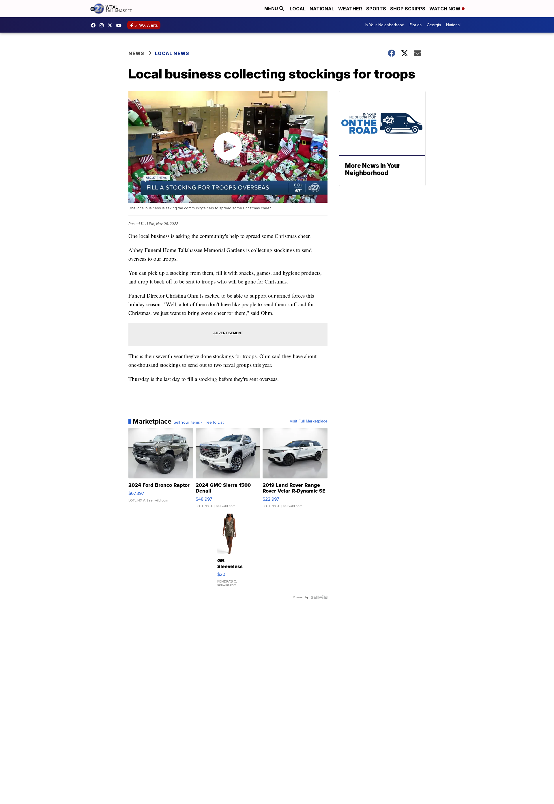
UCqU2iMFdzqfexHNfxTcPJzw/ (120, 25)
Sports (376, 9)
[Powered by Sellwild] (319, 597)
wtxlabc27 (103, 25)
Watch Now (445, 9)
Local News (172, 53)
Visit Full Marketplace (308, 421)
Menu (271, 8)
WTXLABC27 (94, 25)
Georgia (434, 25)
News (136, 53)
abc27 (111, 25)
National (322, 9)
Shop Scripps (407, 9)
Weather (350, 9)
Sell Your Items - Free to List (199, 422)
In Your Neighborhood (384, 25)
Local (298, 9)
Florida (415, 25)
